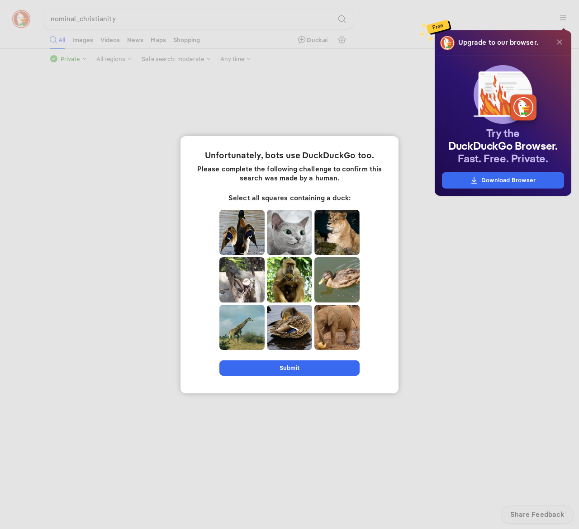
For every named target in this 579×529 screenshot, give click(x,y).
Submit (289, 368)
